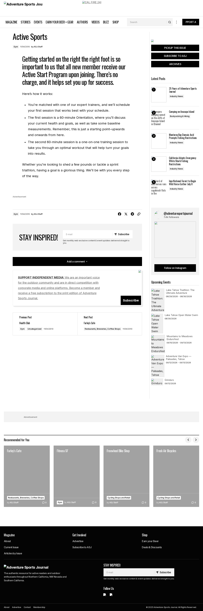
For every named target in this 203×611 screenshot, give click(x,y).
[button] (176, 22)
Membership (39, 607)
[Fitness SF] (76, 476)
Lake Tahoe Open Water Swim (181, 315)
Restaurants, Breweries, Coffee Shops (102, 329)
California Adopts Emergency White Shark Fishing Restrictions (182, 161)
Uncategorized (34, 329)
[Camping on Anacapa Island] (158, 117)
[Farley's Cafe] (109, 324)
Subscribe (131, 300)
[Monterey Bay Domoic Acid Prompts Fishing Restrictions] (158, 141)
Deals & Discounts (152, 547)
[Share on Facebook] (119, 214)
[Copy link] (139, 214)
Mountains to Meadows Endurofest (180, 338)
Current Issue (11, 547)
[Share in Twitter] (126, 214)
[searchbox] (147, 22)
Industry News (176, 96)
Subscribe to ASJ (82, 547)
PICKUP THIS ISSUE (175, 47)
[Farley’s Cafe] (27, 476)
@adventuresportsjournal (178, 213)
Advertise (77, 541)
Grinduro (169, 379)
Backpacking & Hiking (180, 116)
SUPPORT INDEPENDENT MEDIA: (59, 288)
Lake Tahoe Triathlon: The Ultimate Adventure (180, 291)
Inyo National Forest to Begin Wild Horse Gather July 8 (182, 183)
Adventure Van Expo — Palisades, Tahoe (178, 358)
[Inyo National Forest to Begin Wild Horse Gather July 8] (158, 187)
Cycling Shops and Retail (119, 497)
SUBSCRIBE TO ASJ (175, 56)
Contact (27, 607)
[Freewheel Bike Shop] (126, 476)
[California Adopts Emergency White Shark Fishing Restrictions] (158, 164)
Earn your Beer (150, 541)
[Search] (170, 22)
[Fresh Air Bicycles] (176, 476)
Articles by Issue (13, 553)
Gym (16, 46)
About (7, 541)
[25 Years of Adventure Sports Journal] (158, 94)
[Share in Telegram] (132, 214)
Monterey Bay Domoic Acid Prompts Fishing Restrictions (183, 136)
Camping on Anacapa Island (181, 111)
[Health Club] (45, 324)
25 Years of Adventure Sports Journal (183, 90)
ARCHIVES (175, 64)
